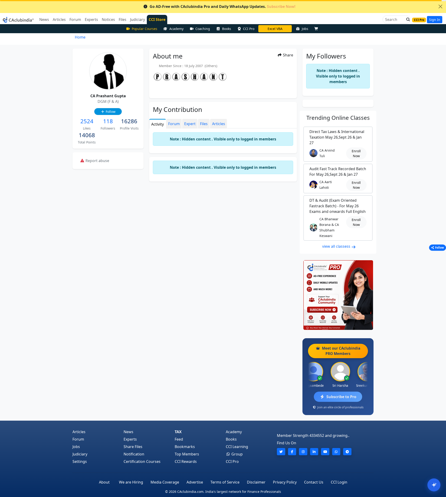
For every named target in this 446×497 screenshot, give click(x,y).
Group (236, 454)
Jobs (305, 28)
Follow (110, 111)
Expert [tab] (190, 123)
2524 (86, 121)
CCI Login (339, 482)
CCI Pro (248, 28)
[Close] (440, 6)
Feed (179, 439)
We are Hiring (131, 482)
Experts (130, 439)
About (104, 482)
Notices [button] (108, 19)
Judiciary (79, 454)
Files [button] (122, 19)
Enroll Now (356, 153)
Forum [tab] (174, 123)
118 (108, 121)
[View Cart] (317, 28)
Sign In (434, 19)
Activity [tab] (157, 124)
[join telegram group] (347, 451)
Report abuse (97, 160)
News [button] (44, 19)
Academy (176, 28)
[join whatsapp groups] (336, 451)
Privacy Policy (285, 482)
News (128, 431)
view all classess (336, 246)
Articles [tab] (218, 123)
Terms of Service (224, 482)
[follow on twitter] (281, 451)
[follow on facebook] (292, 451)
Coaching (202, 28)
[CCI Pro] (338, 295)
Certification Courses (142, 461)
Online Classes (338, 117)
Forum (78, 439)
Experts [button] (91, 19)
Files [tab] (204, 123)
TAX (178, 431)
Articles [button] (59, 19)
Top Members (187, 454)
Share (287, 55)
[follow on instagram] (303, 451)
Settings (79, 461)
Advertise (195, 482)
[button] (406, 19)
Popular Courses (144, 28)
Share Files (133, 446)
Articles (78, 431)
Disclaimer (256, 482)
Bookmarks (185, 446)
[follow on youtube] (325, 451)
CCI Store (157, 19)
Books (226, 28)
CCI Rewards (186, 461)
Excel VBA (275, 28)
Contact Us (313, 482)
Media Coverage (165, 482)
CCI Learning (237, 446)
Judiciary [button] (137, 19)
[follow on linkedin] (314, 451)
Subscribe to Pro (341, 396)
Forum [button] (75, 19)
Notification (134, 454)
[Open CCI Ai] (433, 484)
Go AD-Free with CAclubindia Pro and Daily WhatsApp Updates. (222, 6)
